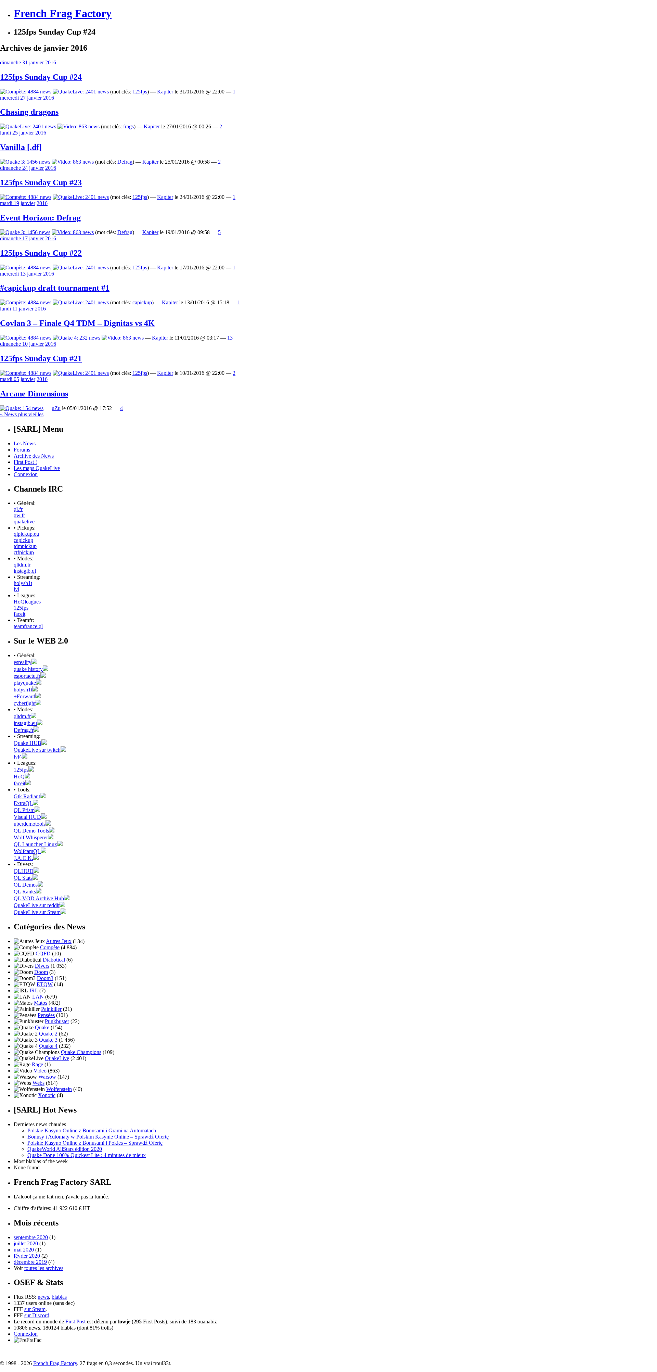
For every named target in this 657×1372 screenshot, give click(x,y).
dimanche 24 (14, 168)
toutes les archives (43, 1268)
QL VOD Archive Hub (39, 898)
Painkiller (51, 1009)
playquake (25, 683)
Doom (41, 972)
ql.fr (18, 509)
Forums (22, 450)
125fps (139, 91)
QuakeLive (57, 1058)
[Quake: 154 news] (21, 408)
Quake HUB (27, 743)
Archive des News (34, 456)
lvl (16, 589)
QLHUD (24, 871)
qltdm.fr (22, 565)
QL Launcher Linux (35, 844)
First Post (75, 1321)
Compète (50, 947)
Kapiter (165, 91)
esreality (22, 662)
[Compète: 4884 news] (25, 91)
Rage (37, 1064)
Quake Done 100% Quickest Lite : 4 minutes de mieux (86, 1155)
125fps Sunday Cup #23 (41, 182)
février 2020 (27, 1256)
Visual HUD (27, 817)
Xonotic (46, 1095)
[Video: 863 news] (78, 126)
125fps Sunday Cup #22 (41, 253)
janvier (36, 62)
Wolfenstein (59, 1089)
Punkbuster (57, 1021)
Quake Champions (81, 1052)
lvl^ (18, 757)
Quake (42, 1027)
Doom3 (45, 978)
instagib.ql (25, 571)
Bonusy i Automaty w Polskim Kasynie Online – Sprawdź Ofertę (98, 1137)
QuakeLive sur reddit (37, 905)
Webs (38, 1083)
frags (128, 126)
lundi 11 (8, 309)
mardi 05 (9, 379)
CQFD (43, 953)
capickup (142, 302)
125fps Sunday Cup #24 (41, 77)
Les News (25, 443)
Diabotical (54, 960)
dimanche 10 (14, 344)
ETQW (45, 984)
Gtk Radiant (27, 796)
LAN (38, 997)
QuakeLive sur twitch (37, 750)
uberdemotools (30, 824)
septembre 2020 (31, 1237)
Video (40, 1071)
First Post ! (25, 462)
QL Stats (23, 878)
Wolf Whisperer (31, 837)
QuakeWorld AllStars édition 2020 (64, 1149)
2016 (50, 62)
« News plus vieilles (21, 414)
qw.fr (19, 515)
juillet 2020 (26, 1243)
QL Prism (24, 810)
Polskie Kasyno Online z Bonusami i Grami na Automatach (91, 1130)
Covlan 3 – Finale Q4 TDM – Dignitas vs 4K (77, 323)
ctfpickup (24, 552)
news (43, 1297)
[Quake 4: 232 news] (76, 338)
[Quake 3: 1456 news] (25, 162)
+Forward (24, 696)
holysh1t (23, 583)
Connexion (26, 474)
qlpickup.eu (26, 534)
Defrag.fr (24, 730)
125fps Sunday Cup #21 (41, 358)
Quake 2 (48, 1034)
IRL (33, 990)
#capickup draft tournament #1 (55, 287)
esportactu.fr (27, 676)
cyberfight (25, 703)
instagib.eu (25, 723)
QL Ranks (25, 891)
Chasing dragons (29, 111)
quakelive (24, 521)
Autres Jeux (59, 941)
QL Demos (26, 885)
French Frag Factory (63, 13)
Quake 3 (48, 1040)
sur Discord (36, 1315)
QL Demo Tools (31, 831)
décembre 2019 (30, 1262)
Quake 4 (48, 1046)
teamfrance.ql (28, 626)
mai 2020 (24, 1250)
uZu (56, 408)
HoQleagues (27, 602)
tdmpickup (25, 546)
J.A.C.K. (23, 858)
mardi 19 (9, 203)
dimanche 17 (14, 238)
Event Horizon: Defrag (40, 217)
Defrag (124, 162)
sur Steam (35, 1309)
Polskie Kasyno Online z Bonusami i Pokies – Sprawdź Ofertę (95, 1143)
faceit (19, 614)
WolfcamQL (27, 851)
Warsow (47, 1077)
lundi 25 (9, 133)
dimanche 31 (14, 62)
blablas (59, 1297)
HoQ (19, 776)
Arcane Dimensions (34, 393)
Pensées (46, 1015)
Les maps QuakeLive (37, 468)
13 (230, 338)
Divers (42, 966)
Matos (40, 1003)
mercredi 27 (13, 98)
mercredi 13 (13, 274)
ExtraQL (23, 803)
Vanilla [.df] (21, 147)
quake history (28, 669)
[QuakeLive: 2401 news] (81, 91)
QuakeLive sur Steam (37, 912)
